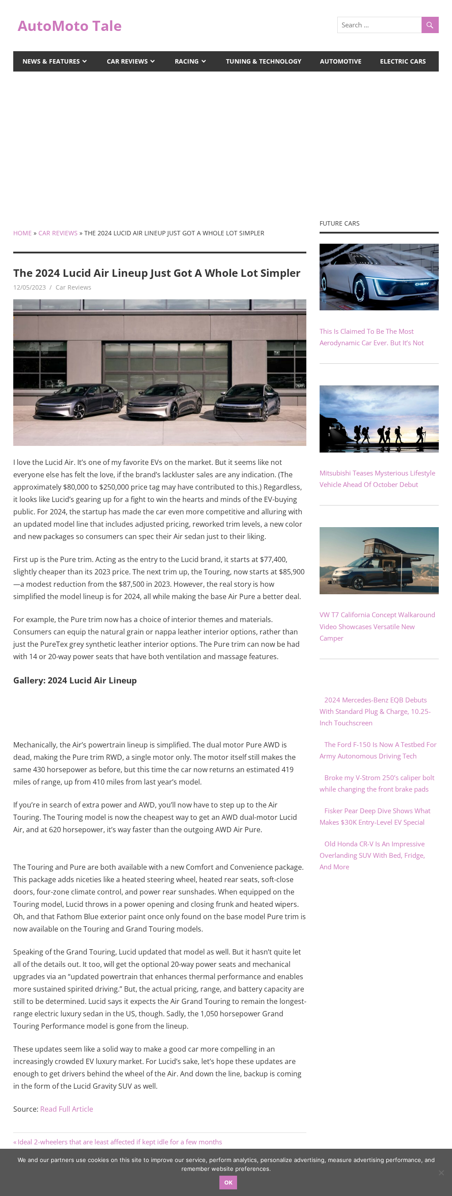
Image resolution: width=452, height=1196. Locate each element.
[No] (441, 1172)
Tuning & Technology (263, 61)
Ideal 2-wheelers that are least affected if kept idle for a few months (119, 1141)
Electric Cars (403, 61)
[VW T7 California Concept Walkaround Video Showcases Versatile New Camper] (379, 591)
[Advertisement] (226, 138)
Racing (187, 61)
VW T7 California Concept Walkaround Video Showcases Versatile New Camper (377, 626)
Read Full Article (66, 1109)
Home (22, 233)
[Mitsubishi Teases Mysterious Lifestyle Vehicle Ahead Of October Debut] (379, 449)
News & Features (51, 61)
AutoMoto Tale (70, 25)
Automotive (341, 61)
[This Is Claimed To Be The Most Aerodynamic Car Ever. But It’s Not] (379, 307)
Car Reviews (127, 61)
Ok (228, 1182)
